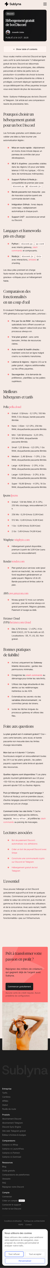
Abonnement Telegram (12, 1123)
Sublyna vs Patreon (11, 1153)
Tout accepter (35, 1254)
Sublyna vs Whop (10, 1144)
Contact (28, 1225)
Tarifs (4, 1093)
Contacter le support (11, 1204)
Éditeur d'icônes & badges (14, 1135)
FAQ (4, 1183)
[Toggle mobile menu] (45, 4)
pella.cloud (15, 407)
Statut (5, 1105)
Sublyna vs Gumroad (11, 1157)
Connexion (7, 1196)
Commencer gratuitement (19, 986)
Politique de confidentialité (34, 1221)
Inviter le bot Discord (11, 1208)
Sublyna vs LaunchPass (13, 1149)
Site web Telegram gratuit (14, 1131)
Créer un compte (10, 1200)
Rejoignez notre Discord (13, 1187)
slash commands (34, 675)
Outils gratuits (8, 1170)
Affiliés (5, 1101)
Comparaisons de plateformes (15, 1174)
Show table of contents (26, 49)
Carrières (6, 1097)
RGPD (20, 1225)
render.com (18, 561)
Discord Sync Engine (11, 1127)
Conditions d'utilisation (13, 1221)
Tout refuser (14, 1254)
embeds (32, 259)
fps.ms (14, 495)
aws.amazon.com (18, 593)
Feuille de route (9, 1109)
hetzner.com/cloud (20, 622)
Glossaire (6, 1178)
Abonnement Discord (11, 1119)
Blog (4, 1166)
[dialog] (25, 1247)
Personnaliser (25, 1260)
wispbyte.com (22, 539)
